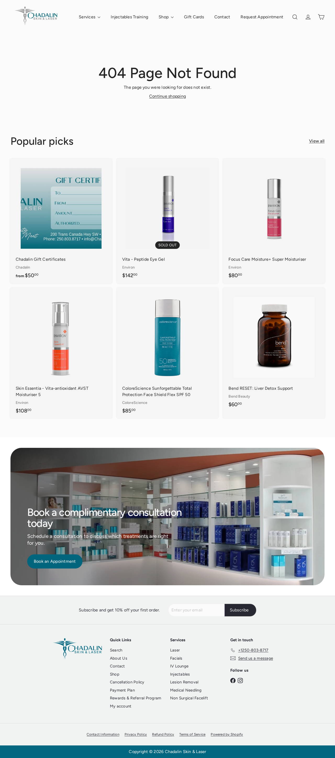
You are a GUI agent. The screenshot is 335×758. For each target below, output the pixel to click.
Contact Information (103, 734)
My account (120, 706)
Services (87, 16)
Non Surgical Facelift (189, 698)
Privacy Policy (136, 734)
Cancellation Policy (127, 682)
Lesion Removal (184, 682)
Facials (176, 658)
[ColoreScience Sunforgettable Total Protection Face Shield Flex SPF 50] (167, 353)
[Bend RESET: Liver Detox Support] (274, 350)
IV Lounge (179, 666)
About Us (118, 658)
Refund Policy (163, 734)
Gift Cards (194, 16)
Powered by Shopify (227, 734)
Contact (222, 16)
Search (116, 650)
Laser (175, 650)
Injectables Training (129, 16)
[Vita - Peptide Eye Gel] (167, 221)
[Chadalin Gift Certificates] (61, 221)
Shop (164, 16)
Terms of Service (192, 734)
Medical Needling (186, 690)
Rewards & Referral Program (135, 698)
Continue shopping (167, 96)
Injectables (180, 674)
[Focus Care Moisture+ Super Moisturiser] (274, 221)
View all (317, 140)
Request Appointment (262, 16)
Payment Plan (122, 690)
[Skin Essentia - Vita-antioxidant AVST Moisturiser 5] (61, 353)
